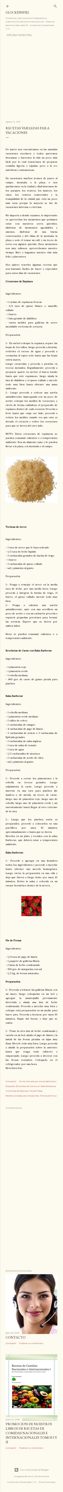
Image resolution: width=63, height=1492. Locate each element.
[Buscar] (55, 5)
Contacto (16, 1337)
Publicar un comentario (31, 1343)
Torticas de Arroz (48, 1095)
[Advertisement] (31, 79)
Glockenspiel (17, 12)
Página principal (19, 35)
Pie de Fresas (36, 1091)
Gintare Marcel (41, 1476)
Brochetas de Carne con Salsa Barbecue (36, 1086)
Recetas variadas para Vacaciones (22, 1095)
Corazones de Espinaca (17, 1091)
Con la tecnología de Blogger (34, 1469)
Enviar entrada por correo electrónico (37, 1081)
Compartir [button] (11, 1081)
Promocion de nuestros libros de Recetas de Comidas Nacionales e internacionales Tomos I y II (31, 1433)
